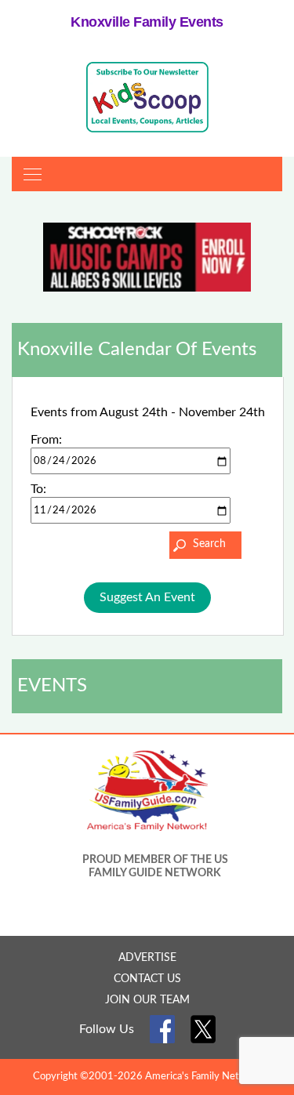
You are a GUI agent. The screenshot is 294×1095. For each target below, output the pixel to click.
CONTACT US (147, 979)
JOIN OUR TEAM (147, 1000)
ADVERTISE (147, 957)
